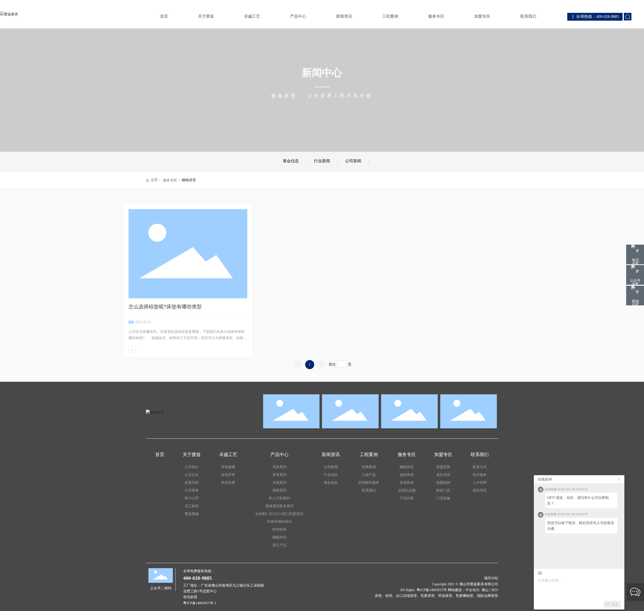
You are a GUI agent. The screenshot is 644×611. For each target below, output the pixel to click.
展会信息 (291, 161)
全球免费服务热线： (199, 571)
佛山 (485, 590)
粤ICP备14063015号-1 (199, 603)
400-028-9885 (197, 578)
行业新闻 (322, 161)
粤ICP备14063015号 (432, 590)
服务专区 (170, 180)
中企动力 (472, 590)
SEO (494, 590)
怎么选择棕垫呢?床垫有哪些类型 (165, 306)
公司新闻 (353, 161)
